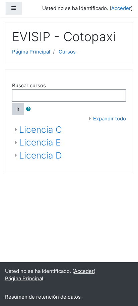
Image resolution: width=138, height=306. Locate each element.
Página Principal (31, 51)
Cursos (67, 51)
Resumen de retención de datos (43, 297)
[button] (29, 109)
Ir (18, 109)
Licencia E (40, 142)
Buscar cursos (29, 85)
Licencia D (40, 155)
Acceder (121, 8)
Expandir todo (109, 118)
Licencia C (40, 129)
